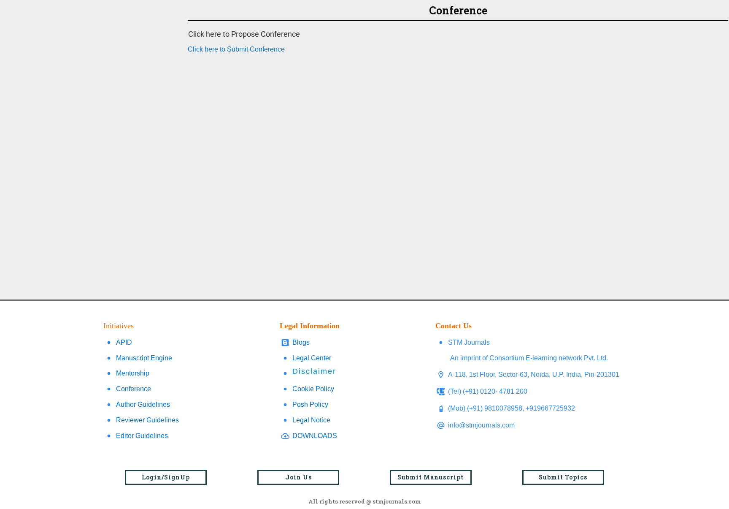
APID (124, 342)
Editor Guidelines (142, 435)
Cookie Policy (313, 388)
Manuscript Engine (144, 358)
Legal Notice (311, 420)
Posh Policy (310, 404)
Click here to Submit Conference (236, 49)
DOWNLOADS (314, 435)
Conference (133, 388)
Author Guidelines (143, 404)
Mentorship (132, 373)
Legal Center (311, 358)
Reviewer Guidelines (147, 420)
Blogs (301, 342)
